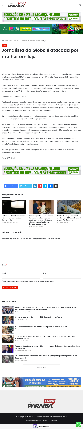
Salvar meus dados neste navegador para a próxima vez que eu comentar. (28, 281)
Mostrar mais (41, 367)
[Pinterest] (40, 186)
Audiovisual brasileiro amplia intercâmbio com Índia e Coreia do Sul (13, 218)
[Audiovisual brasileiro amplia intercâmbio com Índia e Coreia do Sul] (14, 207)
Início (5, 41)
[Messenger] (50, 186)
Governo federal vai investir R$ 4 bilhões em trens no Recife (38, 317)
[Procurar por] (80, 5)
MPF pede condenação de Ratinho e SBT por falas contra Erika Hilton (42, 327)
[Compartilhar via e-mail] (55, 186)
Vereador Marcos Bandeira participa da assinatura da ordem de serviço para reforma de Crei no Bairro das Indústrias (46, 308)
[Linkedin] (35, 186)
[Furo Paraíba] (17, 5)
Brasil (10, 41)
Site (44, 273)
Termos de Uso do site (33, 420)
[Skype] (45, 186)
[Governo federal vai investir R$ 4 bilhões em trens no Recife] (8, 320)
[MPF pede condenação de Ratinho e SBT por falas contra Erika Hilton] (8, 330)
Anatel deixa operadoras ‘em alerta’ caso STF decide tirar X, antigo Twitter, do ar (69, 218)
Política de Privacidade (49, 420)
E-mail (4, 273)
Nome (4, 265)
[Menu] (3, 5)
